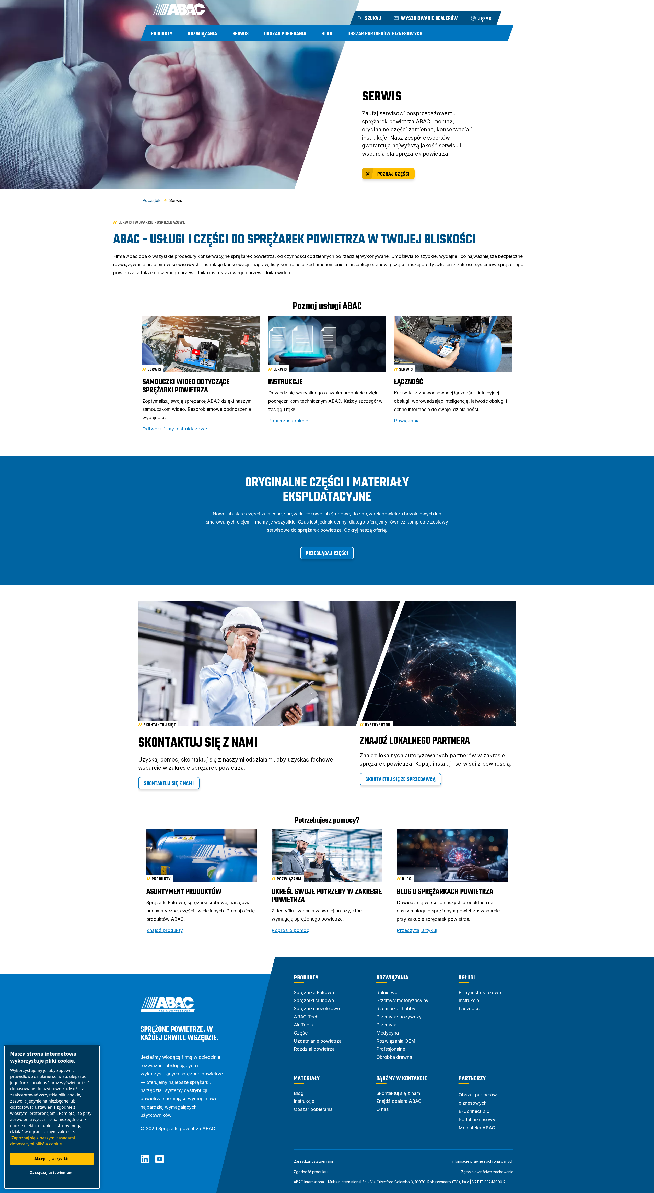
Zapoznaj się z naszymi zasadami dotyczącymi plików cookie (42, 1141)
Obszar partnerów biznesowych (385, 34)
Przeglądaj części (327, 554)
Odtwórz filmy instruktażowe (174, 428)
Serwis (240, 34)
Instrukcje (285, 382)
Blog (326, 34)
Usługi (467, 977)
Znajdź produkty (164, 930)
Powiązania (407, 420)
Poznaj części (393, 174)
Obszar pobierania (285, 34)
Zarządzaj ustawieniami (313, 1161)
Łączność (408, 382)
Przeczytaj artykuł (417, 930)
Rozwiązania (202, 34)
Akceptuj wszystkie (52, 1158)
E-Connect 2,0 (474, 1111)
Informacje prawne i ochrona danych (482, 1161)
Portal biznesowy (477, 1119)
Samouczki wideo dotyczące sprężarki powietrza (186, 386)
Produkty (161, 34)
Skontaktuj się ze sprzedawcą (400, 779)
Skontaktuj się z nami (169, 784)
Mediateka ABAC (477, 1127)
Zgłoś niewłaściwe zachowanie (487, 1172)
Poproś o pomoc (290, 930)
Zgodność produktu (311, 1172)
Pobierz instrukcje (288, 420)
